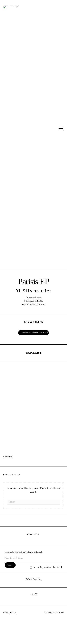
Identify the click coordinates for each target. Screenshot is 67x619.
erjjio (13, 612)
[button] (60, 129)
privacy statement (52, 567)
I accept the (47, 567)
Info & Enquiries (33, 579)
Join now (10, 565)
